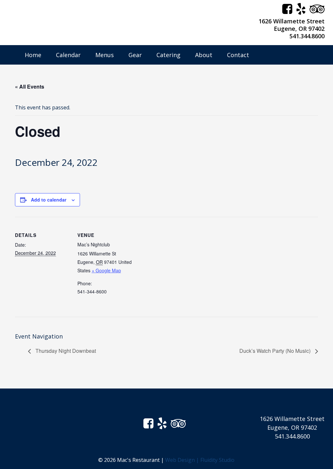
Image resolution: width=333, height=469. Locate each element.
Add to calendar (48, 199)
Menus (104, 55)
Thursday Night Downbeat (65, 350)
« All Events (29, 86)
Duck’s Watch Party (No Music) (275, 350)
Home (33, 55)
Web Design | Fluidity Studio (199, 459)
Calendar (68, 55)
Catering (168, 55)
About (203, 55)
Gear (135, 55)
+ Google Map (106, 270)
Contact (238, 55)
